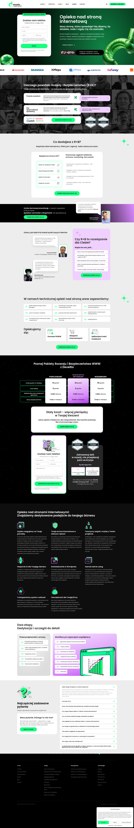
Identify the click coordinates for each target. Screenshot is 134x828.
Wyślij (34, 46)
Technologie (101, 765)
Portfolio (52, 4)
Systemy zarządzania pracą (78, 769)
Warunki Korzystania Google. (31, 51)
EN (106, 4)
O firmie (19, 769)
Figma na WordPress (49, 795)
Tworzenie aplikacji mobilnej (51, 774)
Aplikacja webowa (49, 777)
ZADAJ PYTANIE (28, 729)
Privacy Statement (118, 825)
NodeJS (100, 785)
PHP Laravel (101, 779)
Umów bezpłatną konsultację (48, 484)
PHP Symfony (101, 777)
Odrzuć (115, 822)
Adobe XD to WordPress (50, 792)
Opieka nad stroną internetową (52, 772)
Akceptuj (103, 822)
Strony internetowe (49, 769)
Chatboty (46, 782)
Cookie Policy (111, 825)
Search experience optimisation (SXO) (52, 788)
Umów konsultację (67, 427)
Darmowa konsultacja (91, 275)
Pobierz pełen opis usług (65, 193)
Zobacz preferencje (126, 822)
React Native (101, 774)
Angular (100, 769)
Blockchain (47, 785)
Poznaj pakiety (67, 45)
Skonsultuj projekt (117, 4)
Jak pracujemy (21, 774)
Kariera (74, 4)
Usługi (46, 765)
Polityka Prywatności (31, 804)
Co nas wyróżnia (21, 772)
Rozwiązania (74, 765)
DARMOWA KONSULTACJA (63, 120)
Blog (67, 4)
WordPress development (50, 779)
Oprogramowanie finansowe (79, 777)
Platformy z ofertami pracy (78, 772)
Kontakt (82, 4)
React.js (100, 772)
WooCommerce (102, 782)
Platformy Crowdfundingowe (79, 774)
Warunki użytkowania (21, 804)
